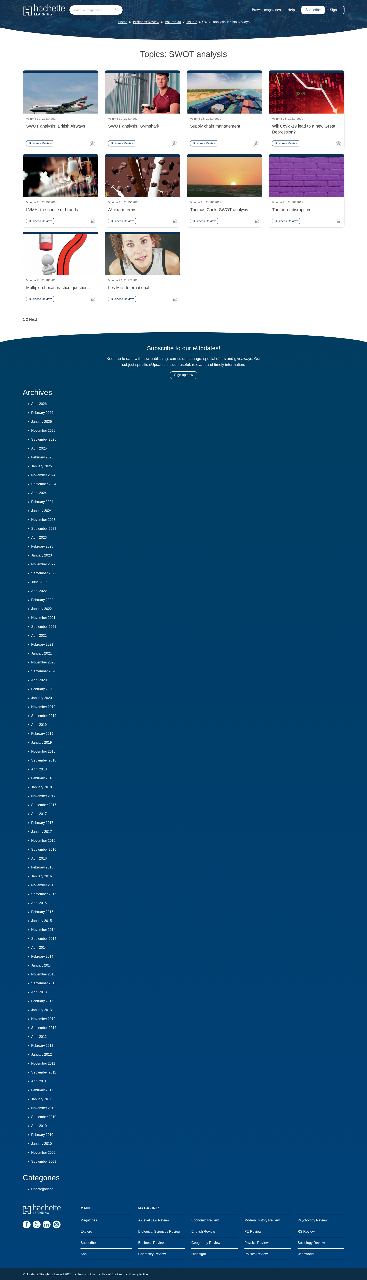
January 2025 (41, 466)
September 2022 (43, 573)
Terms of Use (87, 1274)
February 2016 (42, 867)
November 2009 (43, 1152)
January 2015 (41, 921)
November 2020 (43, 662)
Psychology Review (312, 1220)
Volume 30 (173, 22)
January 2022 (41, 609)
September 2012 (43, 1028)
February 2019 (42, 733)
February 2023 (42, 546)
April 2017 (39, 814)
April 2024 (39, 493)
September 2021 (43, 626)
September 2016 (43, 849)
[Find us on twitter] (37, 1224)
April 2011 (39, 1081)
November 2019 (43, 707)
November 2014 (43, 930)
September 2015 (43, 894)
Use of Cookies (112, 1274)
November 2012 (43, 1019)
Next (33, 319)
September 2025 (43, 439)
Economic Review (205, 1220)
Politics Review (256, 1254)
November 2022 (43, 564)
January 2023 (41, 555)
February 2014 (42, 956)
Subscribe (313, 10)
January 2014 (41, 965)
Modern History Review (262, 1220)
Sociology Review (311, 1243)
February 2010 (42, 1135)
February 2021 (42, 644)
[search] (96, 10)
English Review (203, 1231)
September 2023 (43, 528)
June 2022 (39, 582)
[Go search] (118, 10)
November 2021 (43, 618)
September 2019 (43, 716)
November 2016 (43, 840)
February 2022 (42, 600)
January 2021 (41, 653)
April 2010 (39, 1126)
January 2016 (41, 876)
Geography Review (205, 1243)
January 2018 (41, 787)
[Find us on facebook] (27, 1224)
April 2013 (39, 992)
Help (291, 10)
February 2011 (42, 1090)
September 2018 (43, 760)
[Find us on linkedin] (47, 1224)
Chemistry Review (152, 1254)
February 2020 (42, 689)
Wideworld (306, 1254)
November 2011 (43, 1063)
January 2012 (41, 1054)
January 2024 (41, 511)
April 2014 (39, 947)
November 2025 (43, 430)
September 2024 (43, 484)
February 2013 (42, 1001)
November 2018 (43, 751)
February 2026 (42, 412)
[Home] (44, 10)
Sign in (335, 10)
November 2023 (43, 519)
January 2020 (41, 698)
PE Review (252, 1231)
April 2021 (39, 635)
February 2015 (42, 912)
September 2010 (43, 1117)
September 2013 (43, 983)
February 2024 (42, 502)
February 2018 (42, 778)
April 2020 (39, 680)
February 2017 (42, 823)
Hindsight (198, 1254)
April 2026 (39, 404)
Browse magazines (266, 10)
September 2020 (43, 671)
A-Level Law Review (153, 1220)
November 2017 (43, 796)
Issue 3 (191, 22)
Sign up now (183, 375)
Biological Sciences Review (159, 1231)
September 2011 (43, 1072)
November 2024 (43, 475)
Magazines (88, 1220)
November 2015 (43, 885)
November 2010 (43, 1108)
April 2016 (39, 858)
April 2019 (39, 724)
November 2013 (43, 974)
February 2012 (42, 1045)
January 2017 (41, 831)
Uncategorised (42, 1189)
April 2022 (39, 591)
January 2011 (41, 1099)
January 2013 (41, 1010)
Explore (86, 1231)
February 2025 (42, 457)
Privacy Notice (138, 1274)
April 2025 (39, 448)
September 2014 (43, 938)
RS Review (306, 1231)
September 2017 (43, 805)
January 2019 (41, 742)
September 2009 (43, 1161)
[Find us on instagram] (57, 1224)
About (84, 1254)
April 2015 (39, 903)
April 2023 (39, 537)
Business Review (146, 22)
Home (122, 22)
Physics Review (256, 1243)
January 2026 (41, 421)
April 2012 (39, 1036)
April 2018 (39, 769)
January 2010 (41, 1143)
